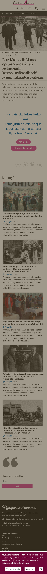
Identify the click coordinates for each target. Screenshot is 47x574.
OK (41, 569)
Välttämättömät (13, 569)
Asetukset (30, 569)
